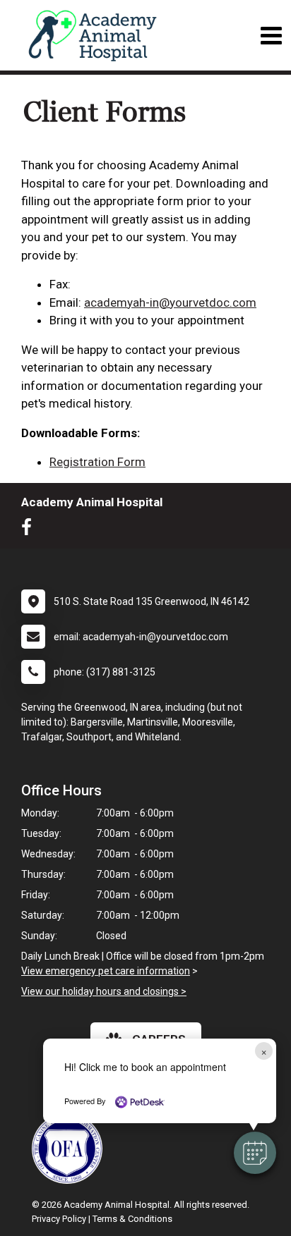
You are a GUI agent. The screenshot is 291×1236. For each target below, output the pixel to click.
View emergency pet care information (105, 971)
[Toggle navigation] (271, 35)
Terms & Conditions (132, 1218)
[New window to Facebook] (30, 530)
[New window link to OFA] (70, 1148)
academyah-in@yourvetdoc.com (170, 302)
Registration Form (97, 462)
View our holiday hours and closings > (103, 991)
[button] (255, 1153)
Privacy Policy (59, 1218)
